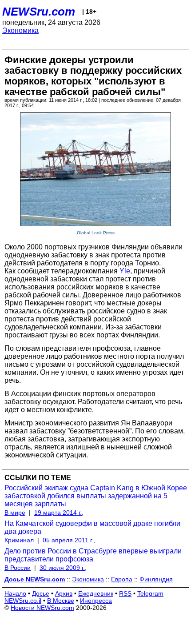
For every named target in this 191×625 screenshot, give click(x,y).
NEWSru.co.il (22, 600)
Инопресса (96, 600)
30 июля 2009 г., (63, 567)
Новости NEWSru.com (42, 607)
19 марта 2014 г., (59, 512)
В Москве (60, 600)
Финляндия (156, 579)
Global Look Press (96, 232)
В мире (14, 512)
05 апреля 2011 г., (69, 540)
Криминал (19, 540)
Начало (15, 593)
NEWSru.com (38, 11)
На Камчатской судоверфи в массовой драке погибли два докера (92, 527)
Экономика (20, 30)
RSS (125, 593)
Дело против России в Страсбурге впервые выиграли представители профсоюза (93, 555)
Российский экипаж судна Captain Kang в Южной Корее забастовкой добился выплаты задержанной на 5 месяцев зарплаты (95, 496)
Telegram (150, 593)
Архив (63, 593)
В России (17, 567)
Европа (121, 579)
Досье (40, 593)
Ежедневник (95, 593)
